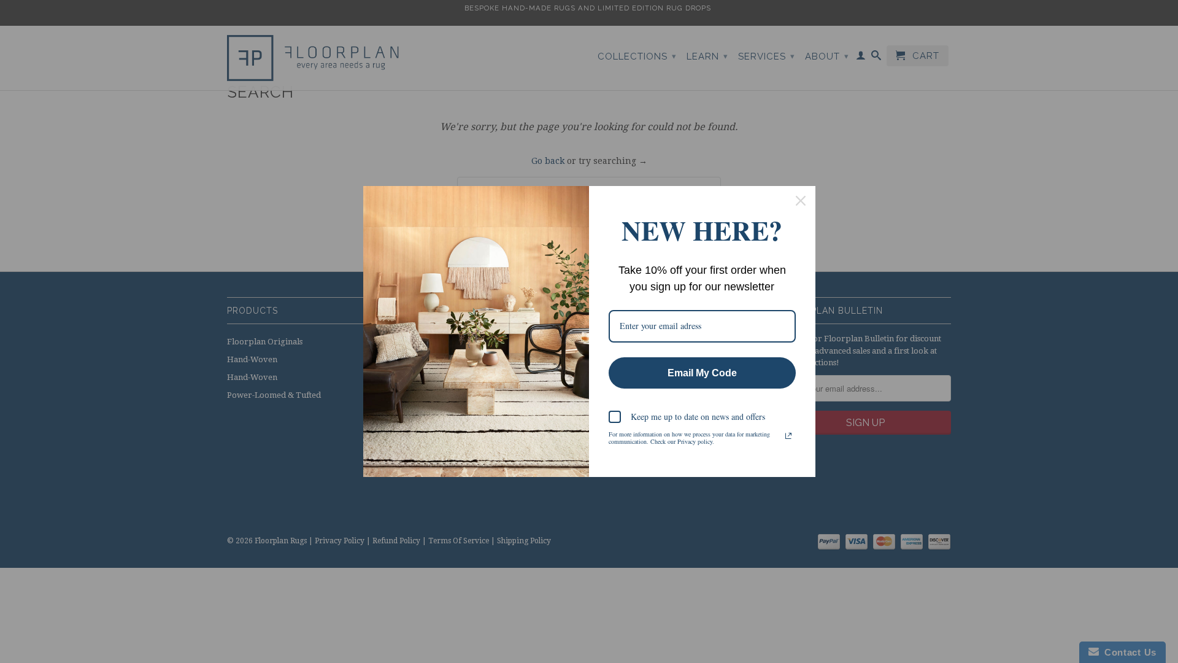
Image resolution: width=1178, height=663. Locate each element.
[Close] (800, 200)
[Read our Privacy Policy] (788, 435)
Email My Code (702, 373)
